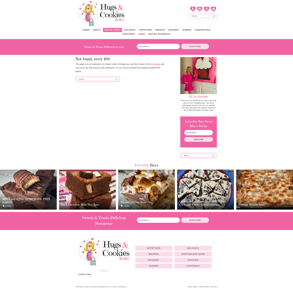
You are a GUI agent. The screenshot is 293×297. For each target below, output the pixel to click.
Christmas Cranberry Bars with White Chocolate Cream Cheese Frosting (142, 203)
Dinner (153, 266)
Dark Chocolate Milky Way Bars (21, 204)
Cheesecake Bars (193, 254)
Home (190, 286)
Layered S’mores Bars (192, 204)
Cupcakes (193, 266)
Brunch (154, 254)
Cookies (193, 260)
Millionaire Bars (248, 204)
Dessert (153, 260)
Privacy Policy (84, 274)
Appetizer (154, 248)
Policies (214, 286)
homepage (155, 64)
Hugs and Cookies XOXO (101, 13)
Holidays (193, 248)
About (195, 286)
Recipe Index (204, 286)
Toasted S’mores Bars (74, 202)
